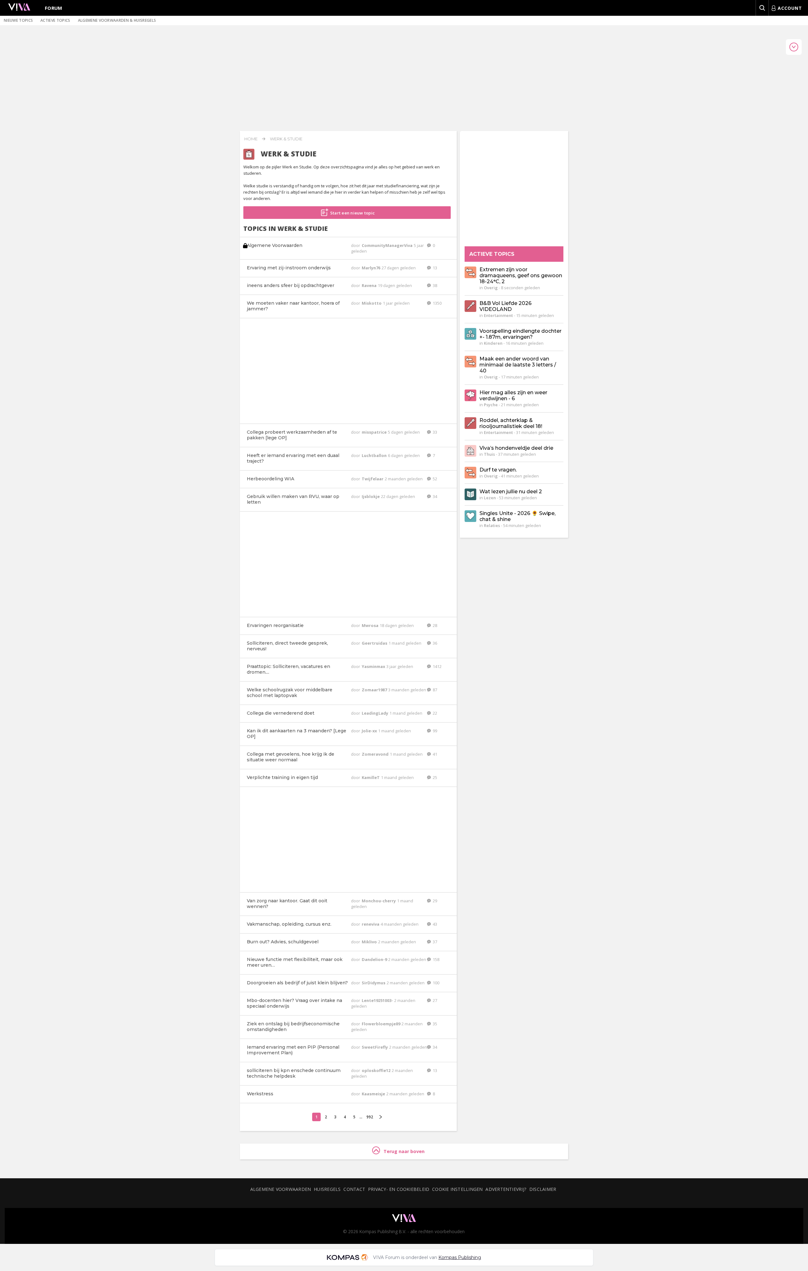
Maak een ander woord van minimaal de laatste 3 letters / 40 (517, 365)
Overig (491, 287)
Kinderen (493, 343)
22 (434, 713)
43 (434, 924)
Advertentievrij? (505, 1189)
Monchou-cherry (379, 901)
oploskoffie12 (376, 1070)
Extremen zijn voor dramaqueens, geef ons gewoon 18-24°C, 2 (520, 275)
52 (434, 479)
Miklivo (370, 942)
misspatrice (375, 432)
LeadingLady (375, 713)
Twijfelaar (373, 479)
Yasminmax (374, 666)
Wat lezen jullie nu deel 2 (510, 492)
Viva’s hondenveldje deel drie (516, 448)
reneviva (371, 924)
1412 (437, 666)
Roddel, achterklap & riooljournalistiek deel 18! (510, 423)
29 (434, 901)
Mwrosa (370, 625)
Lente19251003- (378, 1000)
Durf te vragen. (498, 470)
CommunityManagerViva (387, 245)
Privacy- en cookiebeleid (398, 1189)
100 (435, 983)
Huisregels (327, 1189)
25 (434, 777)
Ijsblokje (371, 496)
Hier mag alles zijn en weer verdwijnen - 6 (513, 395)
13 (434, 268)
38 (434, 285)
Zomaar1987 (375, 690)
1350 (437, 303)
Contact (354, 1189)
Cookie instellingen (457, 1189)
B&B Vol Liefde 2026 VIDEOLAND (505, 306)
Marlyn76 (371, 268)
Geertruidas (375, 643)
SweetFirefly (375, 1047)
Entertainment (498, 315)
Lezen (490, 498)
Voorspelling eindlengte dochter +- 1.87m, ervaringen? (520, 334)
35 (434, 1024)
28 (434, 625)
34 (434, 496)
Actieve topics (55, 20)
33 (434, 432)
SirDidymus (374, 983)
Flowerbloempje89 (381, 1024)
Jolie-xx (370, 731)
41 (434, 754)
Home (251, 138)
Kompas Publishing (459, 1257)
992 (369, 1117)
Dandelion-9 (375, 959)
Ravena (369, 285)
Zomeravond (375, 754)
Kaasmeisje (374, 1094)
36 (434, 643)
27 (434, 1000)
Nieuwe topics (18, 20)
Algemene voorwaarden (280, 1189)
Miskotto (372, 303)
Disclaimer (542, 1189)
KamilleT (371, 777)
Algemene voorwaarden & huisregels (117, 20)
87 (434, 690)
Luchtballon (375, 455)
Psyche (491, 404)
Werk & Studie (286, 138)
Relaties (492, 525)
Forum (53, 8)
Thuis (489, 454)
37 (434, 942)
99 (434, 731)
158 (435, 959)
